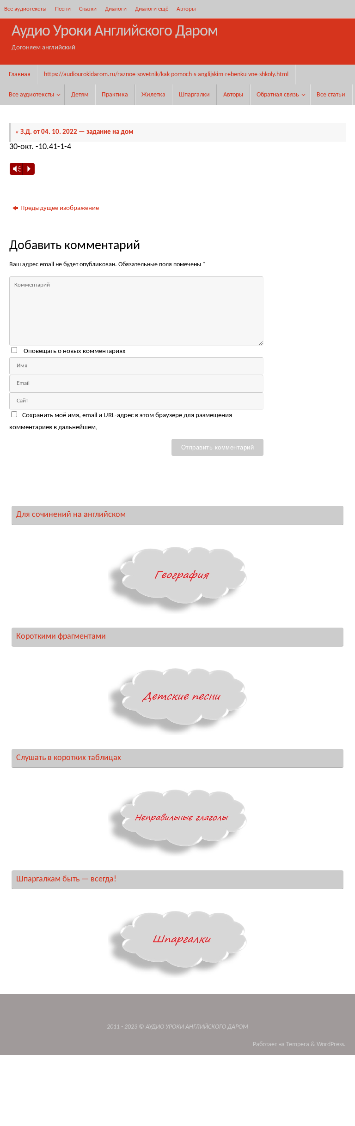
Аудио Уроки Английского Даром (115, 32)
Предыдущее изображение (59, 208)
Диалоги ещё (151, 9)
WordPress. (331, 1045)
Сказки (88, 9)
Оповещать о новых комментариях (75, 351)
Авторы (186, 9)
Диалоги (116, 9)
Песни (63, 9)
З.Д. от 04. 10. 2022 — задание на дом (74, 132)
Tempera (297, 1045)
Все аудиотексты (25, 9)
